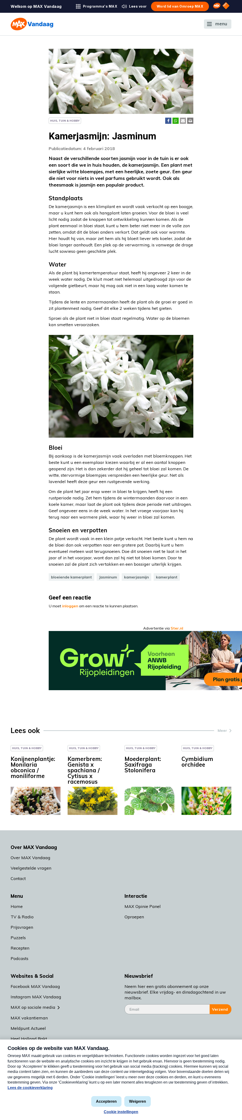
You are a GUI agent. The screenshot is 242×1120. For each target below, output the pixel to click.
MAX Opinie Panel (143, 906)
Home (17, 906)
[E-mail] (183, 121)
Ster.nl (177, 628)
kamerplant (166, 577)
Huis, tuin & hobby (65, 120)
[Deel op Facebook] (168, 121)
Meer (222, 730)
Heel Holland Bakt (29, 1038)
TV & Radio (22, 917)
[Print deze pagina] (190, 121)
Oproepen (134, 917)
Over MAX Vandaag (30, 857)
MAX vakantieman (29, 1018)
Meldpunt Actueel (28, 1028)
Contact (18, 878)
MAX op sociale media (33, 1007)
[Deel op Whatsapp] (176, 121)
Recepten (20, 948)
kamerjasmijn (136, 577)
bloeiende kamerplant (71, 577)
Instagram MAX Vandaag (36, 997)
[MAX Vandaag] (32, 24)
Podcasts (19, 958)
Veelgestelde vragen (31, 868)
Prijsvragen (22, 927)
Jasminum (108, 577)
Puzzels (18, 937)
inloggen (70, 606)
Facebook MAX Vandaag (35, 986)
